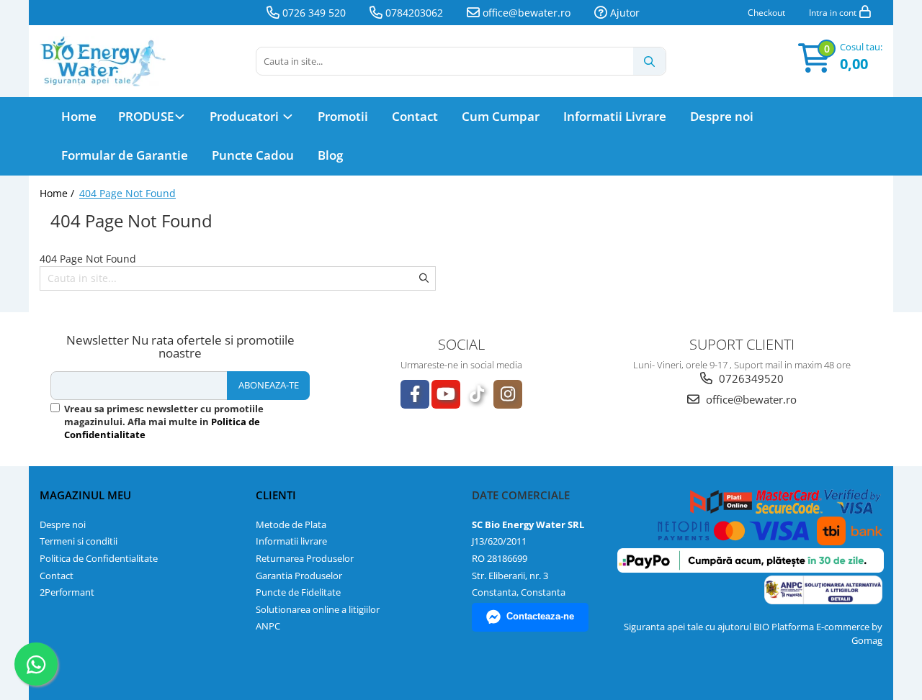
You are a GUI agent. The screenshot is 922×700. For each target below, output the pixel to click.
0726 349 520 (312, 12)
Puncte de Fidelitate (298, 592)
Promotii (343, 116)
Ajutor (623, 12)
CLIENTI (276, 495)
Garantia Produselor (299, 575)
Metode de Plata (291, 524)
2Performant (67, 592)
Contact (415, 116)
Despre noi (721, 116)
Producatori (246, 116)
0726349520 (750, 378)
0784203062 (412, 12)
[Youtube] (445, 394)
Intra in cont (834, 12)
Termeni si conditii (78, 541)
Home (79, 116)
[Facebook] (414, 394)
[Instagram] (507, 394)
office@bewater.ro (525, 12)
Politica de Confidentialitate (99, 558)
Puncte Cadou (253, 155)
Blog (330, 155)
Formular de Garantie (124, 155)
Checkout (766, 12)
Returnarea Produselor (305, 558)
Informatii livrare (291, 541)
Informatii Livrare (614, 116)
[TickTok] (476, 394)
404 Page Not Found (127, 193)
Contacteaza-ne (540, 616)
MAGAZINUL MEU (85, 495)
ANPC (268, 625)
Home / (58, 193)
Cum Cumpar (501, 116)
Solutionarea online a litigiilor (318, 609)
